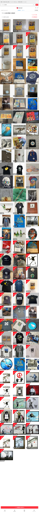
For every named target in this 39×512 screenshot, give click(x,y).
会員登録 (19, 10)
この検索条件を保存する (20, 507)
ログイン (23, 10)
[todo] (37, 7)
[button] (36, 8)
